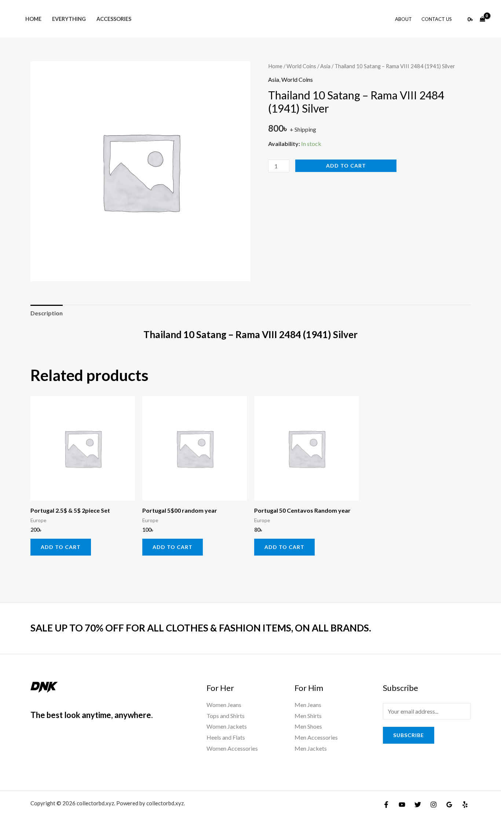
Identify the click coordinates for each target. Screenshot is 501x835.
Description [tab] (46, 313)
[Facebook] (386, 804)
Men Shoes (308, 726)
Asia (325, 66)
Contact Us (436, 19)
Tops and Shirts (225, 715)
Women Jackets (226, 726)
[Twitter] (417, 804)
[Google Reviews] (449, 804)
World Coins (301, 66)
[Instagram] (433, 804)
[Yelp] (465, 804)
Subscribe (408, 735)
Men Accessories (316, 737)
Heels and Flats (225, 737)
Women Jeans (223, 704)
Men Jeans (308, 704)
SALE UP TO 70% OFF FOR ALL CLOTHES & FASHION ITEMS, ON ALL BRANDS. (200, 628)
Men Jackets (311, 748)
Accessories (113, 19)
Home (33, 19)
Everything (69, 19)
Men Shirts (308, 715)
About (403, 19)
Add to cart (346, 165)
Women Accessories (232, 748)
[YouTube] (402, 804)
